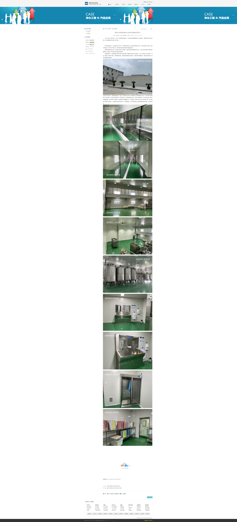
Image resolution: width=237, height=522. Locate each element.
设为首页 (147, 513)
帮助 (142, 517)
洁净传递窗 (122, 507)
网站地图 (147, 517)
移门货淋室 (105, 507)
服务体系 (121, 513)
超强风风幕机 (147, 507)
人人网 (122, 493)
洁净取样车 (130, 510)
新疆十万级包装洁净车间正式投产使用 (114, 488)
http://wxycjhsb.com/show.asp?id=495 (114, 479)
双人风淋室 (97, 507)
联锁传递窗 (122, 506)
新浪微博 (113, 493)
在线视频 (126, 513)
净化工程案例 (88, 31)
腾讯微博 (118, 493)
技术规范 (105, 513)
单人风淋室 (97, 506)
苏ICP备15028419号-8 (111, 520)
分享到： (105, 493)
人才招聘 (115, 513)
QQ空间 (109, 493)
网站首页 (89, 513)
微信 (125, 493)
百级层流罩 (130, 507)
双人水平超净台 (114, 507)
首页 (105, 28)
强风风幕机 (147, 506)
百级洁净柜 (113, 510)
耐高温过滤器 (139, 510)
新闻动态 (100, 513)
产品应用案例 (88, 33)
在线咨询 (136, 513)
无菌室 (88, 510)
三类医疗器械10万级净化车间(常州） (114, 486)
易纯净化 (124, 35)
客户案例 (109, 28)
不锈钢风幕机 (147, 510)
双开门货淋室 (105, 506)
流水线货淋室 (105, 510)
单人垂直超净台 (114, 506)
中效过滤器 (138, 507)
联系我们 (131, 513)
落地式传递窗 (122, 510)
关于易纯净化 (139, 517)
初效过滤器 (138, 506)
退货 (144, 517)
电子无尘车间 (89, 506)
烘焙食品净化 (89, 507)
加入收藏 (142, 513)
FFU (129, 506)
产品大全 (94, 513)
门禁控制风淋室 (97, 510)
